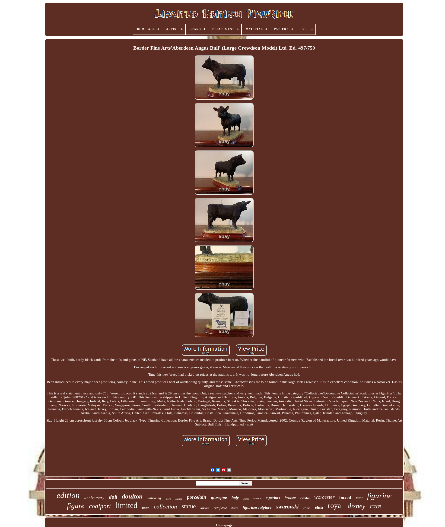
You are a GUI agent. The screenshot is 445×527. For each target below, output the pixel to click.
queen (246, 499)
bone (145, 508)
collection (165, 506)
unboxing (154, 498)
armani (204, 508)
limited (126, 505)
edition (68, 495)
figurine (379, 496)
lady (235, 497)
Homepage (224, 525)
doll (113, 497)
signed (178, 498)
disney (356, 506)
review (257, 498)
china (306, 508)
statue (189, 506)
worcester (324, 497)
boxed (345, 497)
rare (375, 506)
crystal (305, 498)
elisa (319, 507)
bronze (290, 497)
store (168, 498)
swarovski (287, 507)
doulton (132, 496)
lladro (234, 508)
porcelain (196, 497)
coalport (100, 506)
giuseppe (219, 497)
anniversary (94, 497)
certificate (220, 508)
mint (359, 498)
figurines (273, 498)
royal (335, 505)
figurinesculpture (257, 507)
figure (75, 506)
